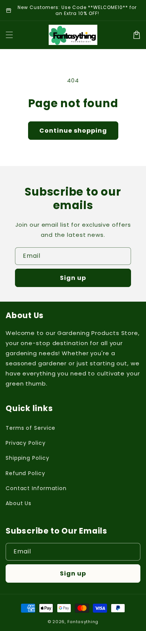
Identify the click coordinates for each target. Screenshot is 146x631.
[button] (9, 35)
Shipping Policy (27, 458)
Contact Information (36, 488)
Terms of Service (30, 428)
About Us (18, 503)
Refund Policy (25, 473)
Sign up (73, 278)
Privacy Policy (26, 443)
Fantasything (82, 622)
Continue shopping (73, 130)
